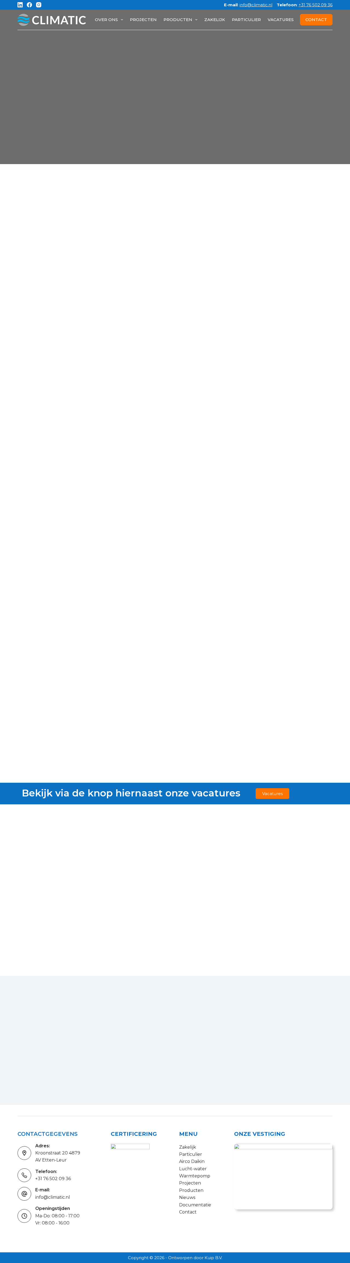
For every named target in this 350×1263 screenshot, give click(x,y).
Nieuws (187, 1197)
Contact (188, 1212)
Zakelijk (214, 19)
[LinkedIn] (20, 4)
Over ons (106, 19)
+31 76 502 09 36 (315, 4)
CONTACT (316, 19)
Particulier (246, 19)
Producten (178, 19)
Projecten (143, 19)
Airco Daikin (192, 1161)
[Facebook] (29, 4)
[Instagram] (38, 4)
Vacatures (281, 19)
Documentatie (195, 1204)
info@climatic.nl (256, 4)
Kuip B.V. (213, 1257)
